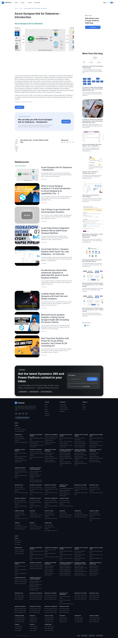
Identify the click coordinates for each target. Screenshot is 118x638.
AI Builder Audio (33, 621)
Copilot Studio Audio (49, 621)
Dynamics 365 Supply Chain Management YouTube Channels (36, 476)
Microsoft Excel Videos (94, 597)
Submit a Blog (63, 404)
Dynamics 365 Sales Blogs (20, 470)
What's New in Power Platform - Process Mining (90, 195)
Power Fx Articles (33, 626)
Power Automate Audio (94, 621)
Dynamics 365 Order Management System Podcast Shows (81, 463)
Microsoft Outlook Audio (35, 612)
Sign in (105, 2)
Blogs (22, 2)
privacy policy (87, 386)
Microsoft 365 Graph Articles (51, 595)
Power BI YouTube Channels (21, 526)
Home (16, 8)
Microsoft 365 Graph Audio (50, 599)
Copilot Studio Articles (49, 617)
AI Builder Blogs (33, 513)
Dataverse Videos (63, 619)
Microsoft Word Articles (65, 608)
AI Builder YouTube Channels (36, 514)
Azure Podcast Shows (19, 431)
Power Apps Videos (79, 619)
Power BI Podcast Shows (20, 528)
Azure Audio (17, 544)
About (83, 404)
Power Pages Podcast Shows (51, 530)
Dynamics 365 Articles (19, 549)
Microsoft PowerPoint (51, 498)
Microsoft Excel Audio (94, 599)
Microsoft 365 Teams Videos (81, 597)
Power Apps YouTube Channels (81, 514)
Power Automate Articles (94, 617)
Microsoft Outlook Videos (35, 610)
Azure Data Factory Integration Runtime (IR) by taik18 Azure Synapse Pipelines (55, 230)
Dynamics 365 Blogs (19, 436)
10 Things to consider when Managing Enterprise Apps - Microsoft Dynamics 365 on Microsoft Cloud (92, 121)
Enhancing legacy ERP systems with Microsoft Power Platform (91, 260)
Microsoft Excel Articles (94, 595)
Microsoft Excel (94, 485)
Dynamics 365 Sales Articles (21, 579)
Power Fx (32, 522)
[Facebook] (65, 142)
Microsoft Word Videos (64, 610)
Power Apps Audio (78, 621)
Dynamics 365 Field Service (20, 450)
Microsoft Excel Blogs (94, 487)
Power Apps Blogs (78, 513)
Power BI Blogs (18, 525)
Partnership (37, 2)
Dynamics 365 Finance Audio (36, 568)
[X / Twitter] (16, 413)
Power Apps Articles (79, 617)
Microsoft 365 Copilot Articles (36, 595)
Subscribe (93, 379)
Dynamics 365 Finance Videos (36, 566)
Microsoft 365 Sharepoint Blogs (66, 488)
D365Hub (8, 2)
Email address (71, 375)
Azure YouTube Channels (20, 429)
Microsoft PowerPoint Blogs (50, 500)
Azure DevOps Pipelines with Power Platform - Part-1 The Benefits (92, 145)
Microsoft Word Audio (64, 612)
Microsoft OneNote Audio (20, 612)
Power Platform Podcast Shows (21, 518)
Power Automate (94, 510)
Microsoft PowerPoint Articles (51, 608)
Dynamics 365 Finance (36, 449)
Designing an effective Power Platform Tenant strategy (92, 67)
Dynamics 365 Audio (19, 553)
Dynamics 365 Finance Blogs (36, 451)
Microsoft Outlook (35, 498)
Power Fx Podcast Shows (35, 528)
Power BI (17, 522)
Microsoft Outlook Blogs (35, 500)
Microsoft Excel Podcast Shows (96, 492)
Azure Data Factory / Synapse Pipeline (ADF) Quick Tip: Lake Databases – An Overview (55, 251)
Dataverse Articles (63, 617)
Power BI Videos (18, 628)
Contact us (66, 121)
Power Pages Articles (49, 626)
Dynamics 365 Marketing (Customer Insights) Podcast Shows (66, 463)
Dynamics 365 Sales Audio (20, 583)
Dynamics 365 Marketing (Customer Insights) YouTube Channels (66, 458)
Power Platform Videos (20, 619)
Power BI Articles (18, 626)
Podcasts (47, 413)
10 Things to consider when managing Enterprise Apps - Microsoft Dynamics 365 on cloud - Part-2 (92, 89)
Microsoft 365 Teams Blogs (80, 487)
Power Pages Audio (49, 630)
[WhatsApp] (73, 142)
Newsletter (62, 411)
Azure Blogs (17, 427)
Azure (88, 325)
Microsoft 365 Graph (50, 485)
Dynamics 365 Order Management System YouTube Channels (81, 458)
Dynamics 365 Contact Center (66, 435)
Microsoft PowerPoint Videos (51, 610)
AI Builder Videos (33, 619)
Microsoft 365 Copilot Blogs (36, 487)
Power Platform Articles (20, 617)
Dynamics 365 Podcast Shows (21, 442)
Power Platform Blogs (19, 513)
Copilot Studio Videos (49, 619)
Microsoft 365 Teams (80, 485)
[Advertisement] (44, 64)
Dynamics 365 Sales (20, 467)
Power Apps (78, 510)
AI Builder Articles (33, 617)
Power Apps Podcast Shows (81, 516)
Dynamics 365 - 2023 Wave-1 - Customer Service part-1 (90, 172)
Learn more (19, 107)
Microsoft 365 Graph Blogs (50, 487)
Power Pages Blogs (49, 525)
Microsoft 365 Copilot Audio (36, 599)
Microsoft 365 (19, 485)
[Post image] (27, 173)
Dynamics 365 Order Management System (80, 450)
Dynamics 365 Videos (19, 551)
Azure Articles (18, 540)
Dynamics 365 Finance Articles (36, 564)
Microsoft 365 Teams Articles (81, 595)
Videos (46, 411)
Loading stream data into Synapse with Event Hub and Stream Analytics (54, 296)
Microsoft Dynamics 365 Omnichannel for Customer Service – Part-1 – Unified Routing (92, 285)
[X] (70, 142)
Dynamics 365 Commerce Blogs (51, 436)
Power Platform (19, 510)
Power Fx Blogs (33, 525)
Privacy (84, 409)
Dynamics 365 (18, 434)
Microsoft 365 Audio (19, 599)
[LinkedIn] (62, 142)
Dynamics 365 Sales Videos (21, 581)
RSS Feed (47, 415)
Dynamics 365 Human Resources (50, 450)
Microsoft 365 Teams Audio (80, 599)
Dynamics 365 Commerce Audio (51, 556)
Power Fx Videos (33, 628)
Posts (16, 2)
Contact (30, 2)
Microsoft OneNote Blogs (20, 500)
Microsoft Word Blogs (64, 500)
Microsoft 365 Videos (19, 597)
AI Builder (32, 510)
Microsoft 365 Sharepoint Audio (66, 603)
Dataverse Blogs (63, 513)
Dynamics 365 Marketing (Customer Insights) (66, 450)
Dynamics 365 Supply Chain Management (35, 468)
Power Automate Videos (94, 619)
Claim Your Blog (63, 406)
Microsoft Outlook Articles (35, 608)
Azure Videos (17, 542)
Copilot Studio (49, 510)
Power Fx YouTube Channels (36, 526)
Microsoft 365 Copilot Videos (36, 597)
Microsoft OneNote (20, 498)
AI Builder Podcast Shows (35, 516)
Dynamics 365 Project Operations (95, 450)
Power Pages (48, 522)
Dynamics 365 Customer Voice (96, 435)
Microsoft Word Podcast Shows (66, 505)
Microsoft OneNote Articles (20, 608)
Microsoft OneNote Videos (20, 610)
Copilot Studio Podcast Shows (51, 518)
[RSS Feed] (26, 413)
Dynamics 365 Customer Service (81, 435)
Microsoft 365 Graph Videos (51, 597)
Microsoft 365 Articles (19, 595)
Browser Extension (64, 409)
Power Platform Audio (19, 621)
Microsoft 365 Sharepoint (64, 485)
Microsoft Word (64, 498)
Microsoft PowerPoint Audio (50, 612)
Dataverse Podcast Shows (65, 516)
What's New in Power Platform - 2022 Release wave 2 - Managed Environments (92, 235)
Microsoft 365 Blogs (19, 487)
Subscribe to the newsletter (23, 417)
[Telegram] (68, 142)
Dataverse (62, 510)
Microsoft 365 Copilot (36, 485)
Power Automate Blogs (94, 513)
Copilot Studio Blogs (49, 513)
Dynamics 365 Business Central (36, 435)
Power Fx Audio (33, 630)
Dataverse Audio (63, 621)
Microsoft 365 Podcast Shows (21, 492)
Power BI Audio (18, 630)
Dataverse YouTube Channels (66, 514)
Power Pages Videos (49, 628)
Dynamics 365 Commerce (51, 434)
